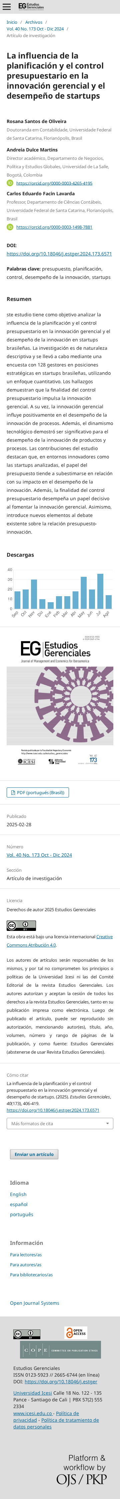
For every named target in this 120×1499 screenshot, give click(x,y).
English (18, 1194)
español (19, 1204)
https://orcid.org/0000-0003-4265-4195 (54, 183)
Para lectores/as (26, 1255)
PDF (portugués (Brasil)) (40, 792)
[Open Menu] (6, 6)
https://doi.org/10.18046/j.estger (61, 1381)
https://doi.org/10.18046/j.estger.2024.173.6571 (59, 253)
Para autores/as (25, 1265)
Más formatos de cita (32, 1123)
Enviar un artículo (34, 1154)
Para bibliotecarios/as (31, 1275)
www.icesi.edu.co (33, 1413)
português (21, 1214)
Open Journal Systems (34, 1303)
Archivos (33, 22)
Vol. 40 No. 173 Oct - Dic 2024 (35, 29)
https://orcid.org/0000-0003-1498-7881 (54, 227)
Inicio (12, 22)
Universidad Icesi (32, 1393)
